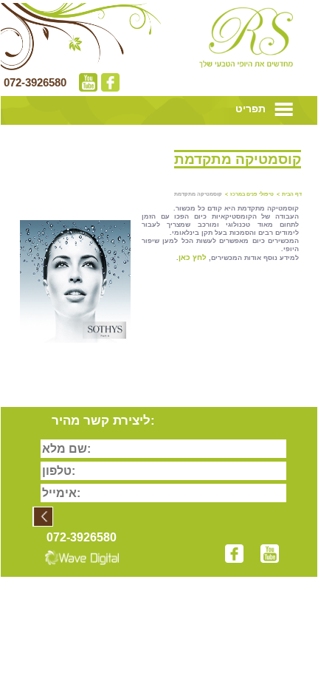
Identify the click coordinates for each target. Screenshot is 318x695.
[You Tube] (86, 86)
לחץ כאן (193, 257)
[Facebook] (108, 86)
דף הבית (292, 193)
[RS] (246, 38)
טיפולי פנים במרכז (252, 193)
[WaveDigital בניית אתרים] (79, 553)
